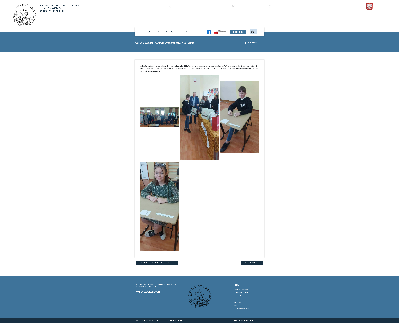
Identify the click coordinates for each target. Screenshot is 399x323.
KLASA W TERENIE (251, 263)
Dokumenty (238, 296)
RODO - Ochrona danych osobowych (146, 320)
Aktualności (162, 32)
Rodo (235, 305)
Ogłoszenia (175, 32)
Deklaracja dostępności (241, 308)
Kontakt (186, 32)
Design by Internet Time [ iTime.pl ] (245, 320)
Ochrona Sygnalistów (241, 289)
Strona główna (148, 32)
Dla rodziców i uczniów (241, 292)
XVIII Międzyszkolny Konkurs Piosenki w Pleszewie (157, 263)
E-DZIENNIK (238, 32)
